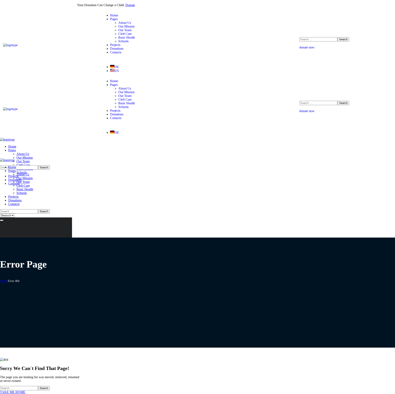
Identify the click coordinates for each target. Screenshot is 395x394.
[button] (345, 47)
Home (3, 281)
